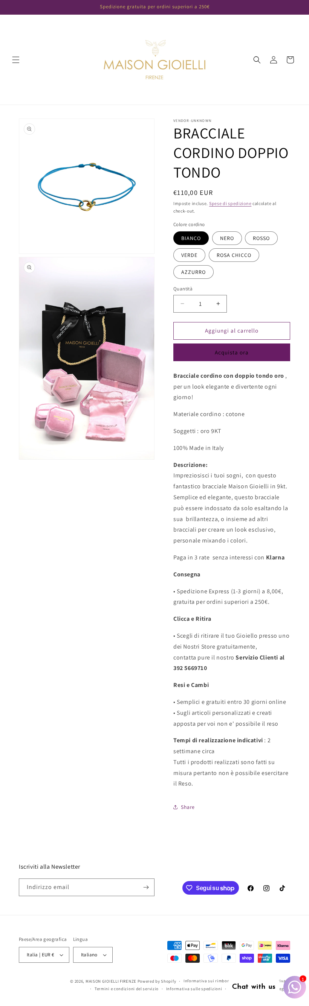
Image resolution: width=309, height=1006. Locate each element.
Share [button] (188, 807)
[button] (16, 60)
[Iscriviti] (146, 887)
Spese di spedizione (230, 203)
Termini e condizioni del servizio (127, 988)
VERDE (189, 255)
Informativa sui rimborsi (208, 980)
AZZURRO (193, 272)
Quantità (183, 289)
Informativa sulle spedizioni (194, 988)
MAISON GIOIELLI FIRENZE (111, 981)
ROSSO (261, 238)
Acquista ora (232, 352)
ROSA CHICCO (234, 255)
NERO (227, 238)
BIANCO (191, 238)
